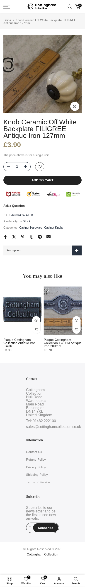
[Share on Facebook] (5, 237)
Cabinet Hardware (30, 227)
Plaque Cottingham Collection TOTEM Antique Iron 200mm (63, 343)
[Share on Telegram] (40, 237)
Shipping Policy (37, 474)
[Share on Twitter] (14, 237)
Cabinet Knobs (53, 227)
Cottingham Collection (42, 554)
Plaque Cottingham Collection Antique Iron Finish (19, 343)
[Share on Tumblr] (31, 237)
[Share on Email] (48, 237)
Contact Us (34, 452)
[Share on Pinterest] (23, 237)
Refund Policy (36, 459)
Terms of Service (38, 482)
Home (7, 20)
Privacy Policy (36, 467)
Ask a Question (14, 205)
